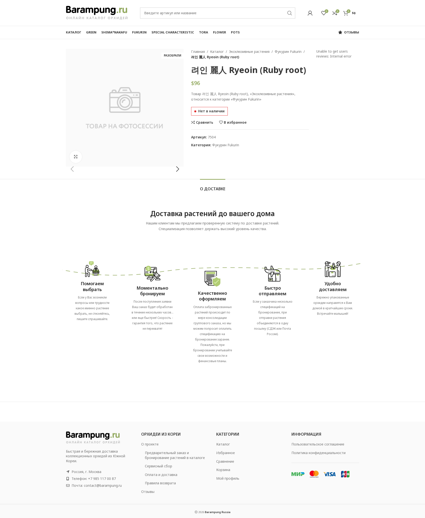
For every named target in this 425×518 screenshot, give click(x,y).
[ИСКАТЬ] (289, 13)
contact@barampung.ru (103, 485)
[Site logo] (97, 12)
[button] (72, 169)
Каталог (217, 51)
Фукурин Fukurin (288, 51)
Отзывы (147, 491)
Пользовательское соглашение (317, 444)
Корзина (223, 469)
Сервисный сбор (158, 466)
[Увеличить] (76, 157)
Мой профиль (227, 478)
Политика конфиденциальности (318, 452)
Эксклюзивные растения (249, 51)
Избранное (225, 452)
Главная (198, 51)
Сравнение (225, 461)
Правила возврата (160, 483)
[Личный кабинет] (310, 13)
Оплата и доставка (161, 474)
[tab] (212, 186)
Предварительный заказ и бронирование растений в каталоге (175, 455)
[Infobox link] (92, 289)
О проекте (150, 444)
